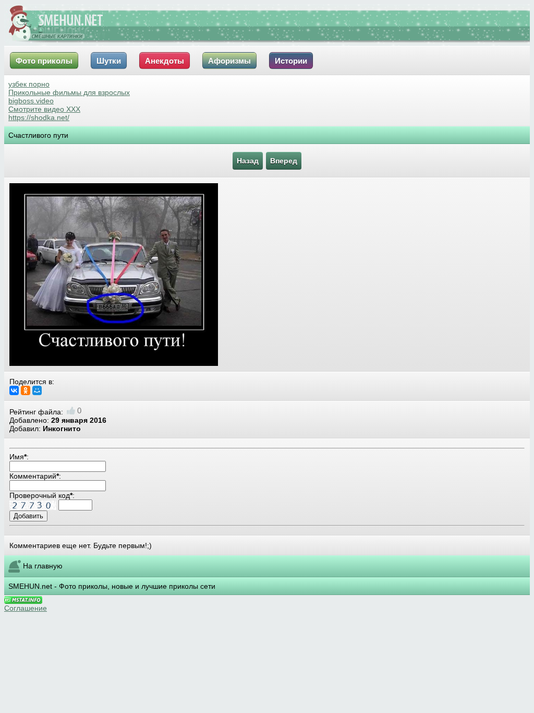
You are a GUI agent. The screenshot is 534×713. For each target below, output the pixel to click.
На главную (43, 566)
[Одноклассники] (25, 390)
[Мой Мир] (37, 390)
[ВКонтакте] (14, 390)
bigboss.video (31, 101)
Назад (248, 161)
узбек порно (29, 84)
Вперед (283, 161)
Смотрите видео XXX (44, 109)
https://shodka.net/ (38, 117)
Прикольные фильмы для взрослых (69, 92)
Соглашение (25, 608)
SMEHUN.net (30, 586)
